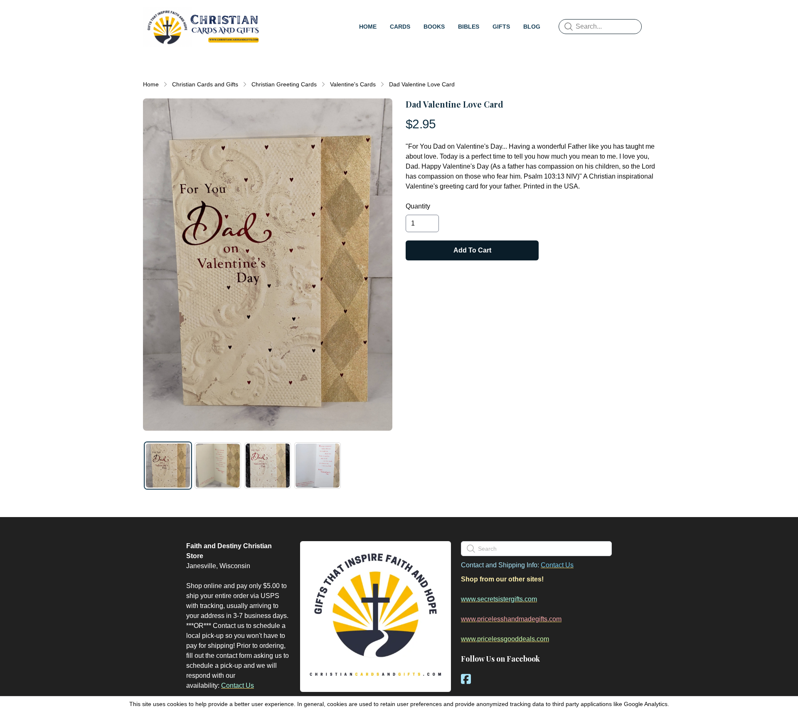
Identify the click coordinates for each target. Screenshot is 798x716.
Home (151, 84)
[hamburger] (273, 15)
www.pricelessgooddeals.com (505, 638)
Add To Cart (472, 250)
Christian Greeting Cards (284, 84)
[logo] (203, 27)
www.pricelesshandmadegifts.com (511, 619)
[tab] (168, 465)
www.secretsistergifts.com (499, 599)
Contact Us (237, 685)
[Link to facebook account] (466, 678)
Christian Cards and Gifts (205, 84)
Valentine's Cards (353, 84)
